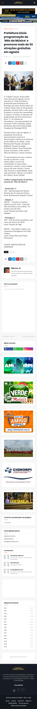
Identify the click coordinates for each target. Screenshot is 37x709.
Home (8, 701)
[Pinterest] (17, 63)
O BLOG (13, 701)
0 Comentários (25, 57)
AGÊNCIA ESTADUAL (10, 536)
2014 (18, 613)
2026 (18, 647)
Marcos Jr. (16, 268)
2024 (18, 641)
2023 (18, 638)
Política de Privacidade (18, 706)
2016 (18, 619)
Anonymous (14, 563)
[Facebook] (10, 63)
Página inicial (8, 29)
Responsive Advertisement (18, 657)
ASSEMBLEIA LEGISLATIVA (11, 542)
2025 (18, 644)
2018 (18, 624)
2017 (18, 622)
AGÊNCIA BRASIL (8, 539)
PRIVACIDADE (13, 703)
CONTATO (21, 701)
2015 (18, 616)
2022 (18, 636)
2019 (18, 627)
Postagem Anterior (9, 336)
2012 (18, 608)
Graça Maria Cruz (16, 570)
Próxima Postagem (28, 336)
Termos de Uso (23, 703)
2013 (18, 611)
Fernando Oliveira (16, 556)
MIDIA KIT (28, 701)
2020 (18, 630)
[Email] (21, 63)
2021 (18, 633)
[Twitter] (14, 63)
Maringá (15, 29)
